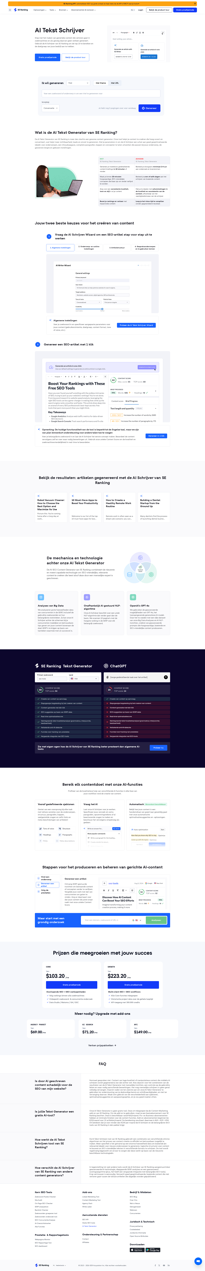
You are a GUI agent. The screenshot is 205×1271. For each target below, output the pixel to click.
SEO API (85, 1219)
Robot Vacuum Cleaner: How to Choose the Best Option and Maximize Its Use (51, 504)
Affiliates (85, 1242)
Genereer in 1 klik (156, 436)
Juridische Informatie (138, 1233)
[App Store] (137, 1250)
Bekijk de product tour (159, 10)
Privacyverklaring (136, 1226)
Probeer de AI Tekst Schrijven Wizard (136, 325)
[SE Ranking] (21, 10)
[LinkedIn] (168, 1265)
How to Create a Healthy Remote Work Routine (118, 503)
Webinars (133, 1210)
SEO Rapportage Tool (43, 1243)
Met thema (101, 83)
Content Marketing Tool (91, 1200)
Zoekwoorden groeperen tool (46, 1213)
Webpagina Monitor (42, 1239)
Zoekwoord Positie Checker (45, 1197)
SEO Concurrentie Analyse (45, 1220)
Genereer (151, 108)
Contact (85, 1239)
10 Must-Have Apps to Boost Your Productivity (85, 501)
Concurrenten (135, 1213)
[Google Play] (153, 1250)
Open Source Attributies (139, 1236)
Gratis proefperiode (185, 10)
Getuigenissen (135, 1207)
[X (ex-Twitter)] (159, 1265)
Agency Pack (87, 1203)
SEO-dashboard (41, 1246)
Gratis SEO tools (88, 1223)
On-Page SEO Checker (44, 1203)
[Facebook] (155, 1265)
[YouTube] (164, 1265)
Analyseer (156, 920)
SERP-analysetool (41, 1207)
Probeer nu (158, 747)
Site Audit (38, 1200)
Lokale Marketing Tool (90, 1197)
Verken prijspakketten (100, 1045)
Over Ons (133, 1200)
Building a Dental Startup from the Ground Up (150, 503)
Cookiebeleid (135, 1229)
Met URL (115, 83)
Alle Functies (40, 1226)
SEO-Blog (133, 1197)
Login (140, 10)
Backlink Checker (41, 1210)
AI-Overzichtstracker (43, 1223)
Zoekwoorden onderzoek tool (46, 1216)
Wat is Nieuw (135, 1203)
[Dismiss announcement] (195, 3)
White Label (87, 1207)
